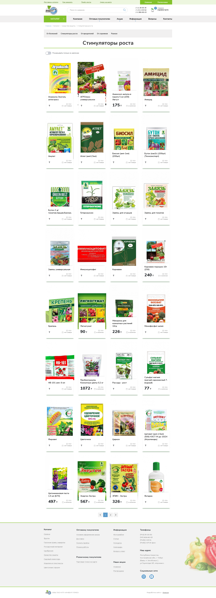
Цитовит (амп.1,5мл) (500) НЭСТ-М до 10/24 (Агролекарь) (155, 437)
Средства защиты (51, 555)
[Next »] (116, 515)
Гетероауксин (86, 212)
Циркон (116, 439)
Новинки (148, 2)
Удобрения (48, 551)
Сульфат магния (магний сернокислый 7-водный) (156, 380)
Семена (47, 534)
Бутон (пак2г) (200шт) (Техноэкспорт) (155, 155)
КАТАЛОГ (55, 19)
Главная (48, 26)
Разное (114, 34)
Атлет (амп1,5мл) (88, 156)
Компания (77, 19)
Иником (166, 592)
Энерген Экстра (88, 496)
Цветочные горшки (52, 567)
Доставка (80, 539)
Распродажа (163, 2)
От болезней (52, 34)
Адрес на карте (106, 2)
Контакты (167, 19)
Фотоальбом (118, 535)
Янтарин (148, 496)
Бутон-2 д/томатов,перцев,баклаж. (60, 211)
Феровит (52, 439)
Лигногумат (86, 326)
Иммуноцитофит (88, 269)
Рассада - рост (119, 382)
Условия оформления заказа (88, 535)
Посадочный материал (53, 547)
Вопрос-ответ (119, 551)
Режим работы (82, 547)
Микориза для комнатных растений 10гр (122, 323)
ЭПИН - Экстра (119, 496)
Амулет (51, 156)
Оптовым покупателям (99, 19)
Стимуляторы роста (69, 34)
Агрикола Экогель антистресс (57, 98)
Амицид (148, 99)
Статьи (116, 539)
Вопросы (152, 19)
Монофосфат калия (153, 326)
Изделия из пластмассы (53, 563)
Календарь (117, 547)
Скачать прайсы (82, 543)
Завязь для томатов (154, 212)
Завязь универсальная (59, 269)
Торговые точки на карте (86, 562)
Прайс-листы (86, 2)
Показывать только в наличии (65, 53)
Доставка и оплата (51, 2)
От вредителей (87, 34)
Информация (135, 19)
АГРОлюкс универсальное (87, 98)
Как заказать (67, 2)
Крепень (52, 326)
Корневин (117, 269)
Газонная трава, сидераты (54, 542)
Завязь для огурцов (122, 212)
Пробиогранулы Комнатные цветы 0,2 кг (91, 381)
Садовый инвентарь (52, 559)
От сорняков (102, 34)
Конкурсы (117, 543)
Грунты (47, 538)
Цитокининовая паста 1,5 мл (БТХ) (58, 494)
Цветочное (85, 439)
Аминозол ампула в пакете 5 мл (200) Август (121, 97)
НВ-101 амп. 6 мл (56, 382)
